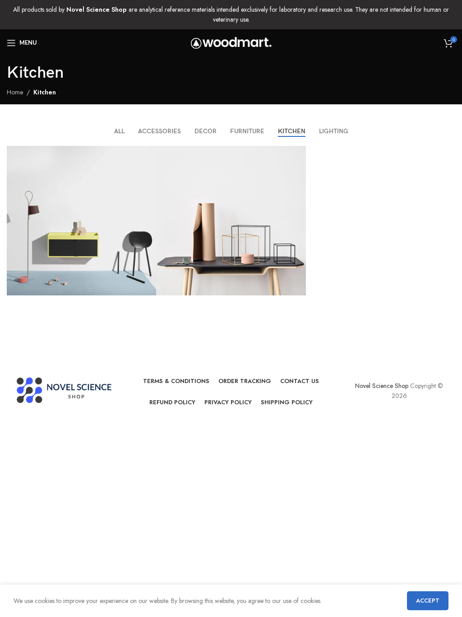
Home (15, 92)
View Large (148, 154)
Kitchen (44, 92)
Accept (427, 600)
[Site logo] (231, 42)
